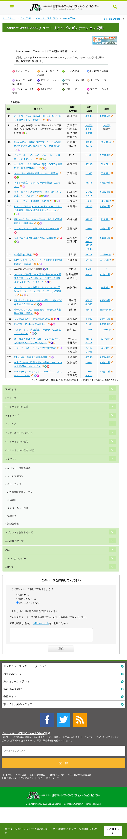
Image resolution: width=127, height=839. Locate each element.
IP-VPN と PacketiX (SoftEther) (30, 324)
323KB (88, 245)
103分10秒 (105, 142)
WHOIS (9, 567)
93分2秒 (105, 219)
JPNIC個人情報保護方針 (79, 774)
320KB (88, 219)
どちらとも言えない (29, 602)
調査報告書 (13, 523)
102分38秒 (105, 329)
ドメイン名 (11, 424)
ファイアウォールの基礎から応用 (31, 201)
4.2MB (88, 304)
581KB (88, 164)
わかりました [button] (113, 831)
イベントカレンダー (15, 558)
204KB (88, 195)
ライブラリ (25, 18)
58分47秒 (105, 206)
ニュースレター (15, 484)
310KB (88, 338)
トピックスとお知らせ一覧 (19, 532)
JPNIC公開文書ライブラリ (21, 492)
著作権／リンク (56, 774)
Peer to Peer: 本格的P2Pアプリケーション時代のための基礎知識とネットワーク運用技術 (37, 144)
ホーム (8, 774)
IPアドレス (10, 398)
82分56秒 (105, 237)
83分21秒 (105, 371)
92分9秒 (105, 164)
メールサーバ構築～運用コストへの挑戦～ (36, 173)
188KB (88, 201)
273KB (88, 206)
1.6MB (88, 191)
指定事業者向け (12, 689)
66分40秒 (105, 357)
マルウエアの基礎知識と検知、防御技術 (35, 237)
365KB (88, 357)
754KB (88, 348)
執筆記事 (12, 515)
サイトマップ (12, 415)
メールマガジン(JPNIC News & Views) (23, 733)
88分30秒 (105, 324)
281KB (88, 254)
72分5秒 (105, 338)
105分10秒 (105, 201)
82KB (89, 133)
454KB (88, 309)
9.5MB (88, 269)
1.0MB (88, 228)
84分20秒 (105, 300)
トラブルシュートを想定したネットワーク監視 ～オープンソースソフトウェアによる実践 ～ (37, 291)
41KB (89, 237)
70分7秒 (105, 287)
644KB (88, 260)
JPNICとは (10, 389)
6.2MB (88, 287)
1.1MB (88, 155)
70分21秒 (105, 228)
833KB (88, 182)
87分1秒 (105, 173)
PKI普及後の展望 (23, 254)
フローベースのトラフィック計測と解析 (35, 348)
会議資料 (12, 500)
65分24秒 (105, 191)
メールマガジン (15, 476)
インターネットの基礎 (16, 406)
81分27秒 (105, 274)
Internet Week (69, 18)
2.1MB (88, 324)
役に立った (24, 595)
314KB (88, 241)
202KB (88, 342)
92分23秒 (105, 155)
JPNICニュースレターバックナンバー (25, 666)
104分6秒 (105, 318)
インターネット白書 (17, 508)
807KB (88, 145)
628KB (88, 142)
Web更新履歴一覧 (14, 541)
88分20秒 (105, 182)
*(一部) (88, 125)
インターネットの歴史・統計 (20, 450)
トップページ (8, 18)
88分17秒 (105, 362)
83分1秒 (105, 348)
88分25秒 (105, 116)
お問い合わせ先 (41, 623)
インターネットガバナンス (19, 433)
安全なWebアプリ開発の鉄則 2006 (32, 318)
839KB (88, 300)
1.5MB (88, 329)
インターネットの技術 (16, 441)
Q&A (7, 549)
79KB (89, 371)
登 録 (63, 763)
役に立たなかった (28, 599)
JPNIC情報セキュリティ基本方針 (18, 778)
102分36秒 (105, 254)
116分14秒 (105, 309)
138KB (88, 249)
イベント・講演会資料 (47, 18)
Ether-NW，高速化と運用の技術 (30, 357)
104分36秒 (105, 260)
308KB (88, 375)
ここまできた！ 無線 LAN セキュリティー (36, 228)
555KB (88, 274)
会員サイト (10, 696)
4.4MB (88, 318)
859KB (88, 129)
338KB (88, 116)
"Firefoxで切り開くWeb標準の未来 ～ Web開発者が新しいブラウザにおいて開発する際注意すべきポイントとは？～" (37, 278)
